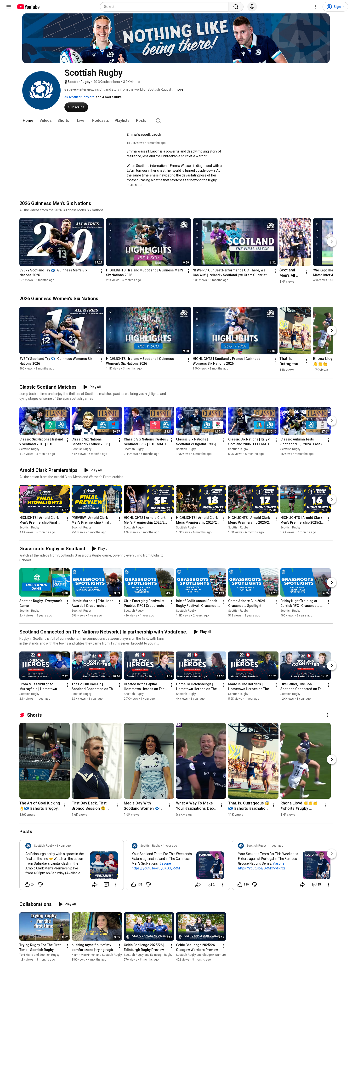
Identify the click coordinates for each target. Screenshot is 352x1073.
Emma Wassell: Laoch (144, 134)
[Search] (236, 7)
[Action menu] (116, 884)
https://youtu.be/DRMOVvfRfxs (261, 868)
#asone (165, 863)
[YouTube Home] (28, 6)
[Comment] (106, 884)
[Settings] (316, 7)
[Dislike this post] (40, 884)
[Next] (331, 242)
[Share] (95, 884)
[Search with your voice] (252, 7)
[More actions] (102, 271)
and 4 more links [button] (109, 97)
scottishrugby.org (81, 97)
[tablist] (176, 120)
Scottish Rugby (29, 449)
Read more (135, 185)
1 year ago (64, 845)
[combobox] (165, 7)
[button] (135, 184)
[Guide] (8, 7)
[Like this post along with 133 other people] (133, 884)
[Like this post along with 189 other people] (240, 884)
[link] (71, 866)
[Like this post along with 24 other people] (27, 884)
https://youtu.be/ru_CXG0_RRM (156, 868)
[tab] (28, 120)
